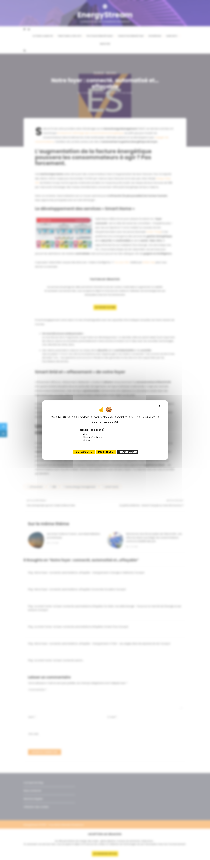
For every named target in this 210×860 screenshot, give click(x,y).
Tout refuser (106, 452)
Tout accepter (83, 452)
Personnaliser (128, 452)
